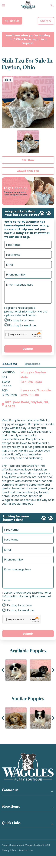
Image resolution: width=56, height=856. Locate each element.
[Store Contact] (51, 5)
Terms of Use (26, 850)
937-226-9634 (31, 382)
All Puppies (12, 21)
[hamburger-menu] (3, 5)
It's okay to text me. (21, 320)
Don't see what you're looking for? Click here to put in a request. (28, 39)
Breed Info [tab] (32, 364)
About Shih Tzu (28, 171)
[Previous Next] (28, 670)
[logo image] (28, 5)
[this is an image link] (28, 766)
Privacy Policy (9, 850)
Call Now (28, 160)
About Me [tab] (9, 364)
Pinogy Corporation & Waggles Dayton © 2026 (26, 845)
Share (44, 21)
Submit (28, 349)
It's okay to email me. (22, 325)
